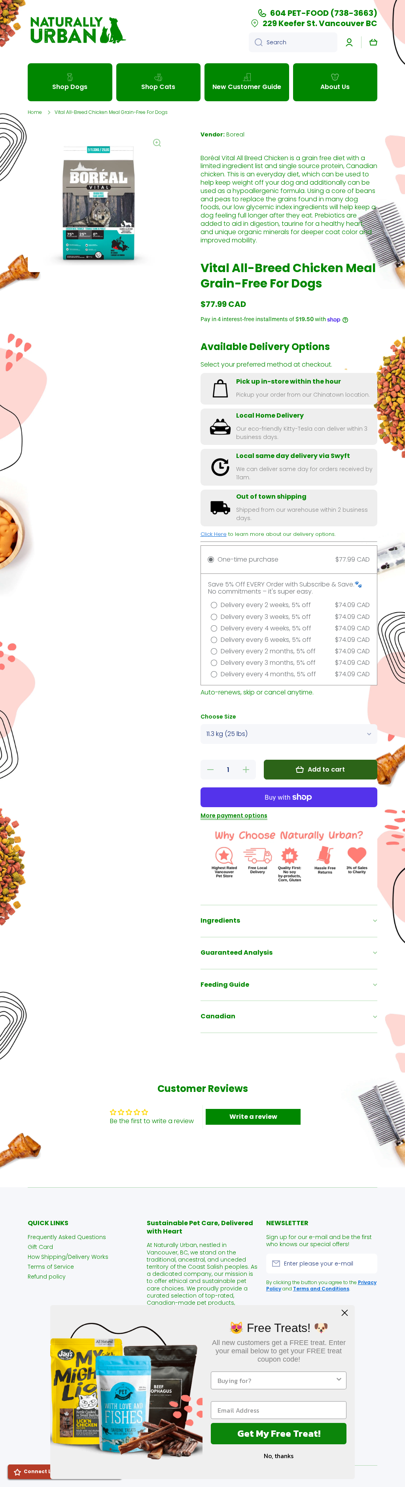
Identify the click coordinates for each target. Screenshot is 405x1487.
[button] (373, 42)
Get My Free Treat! (278, 1433)
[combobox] (293, 42)
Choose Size (218, 717)
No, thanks (278, 1456)
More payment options (234, 815)
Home (35, 112)
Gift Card (40, 1247)
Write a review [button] (253, 1116)
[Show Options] (339, 1380)
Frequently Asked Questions (67, 1237)
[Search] (256, 42)
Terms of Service (51, 1266)
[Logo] (77, 30)
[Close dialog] (345, 1313)
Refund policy (47, 1276)
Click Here (214, 534)
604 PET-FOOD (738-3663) (323, 13)
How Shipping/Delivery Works (68, 1256)
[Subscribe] (367, 1263)
